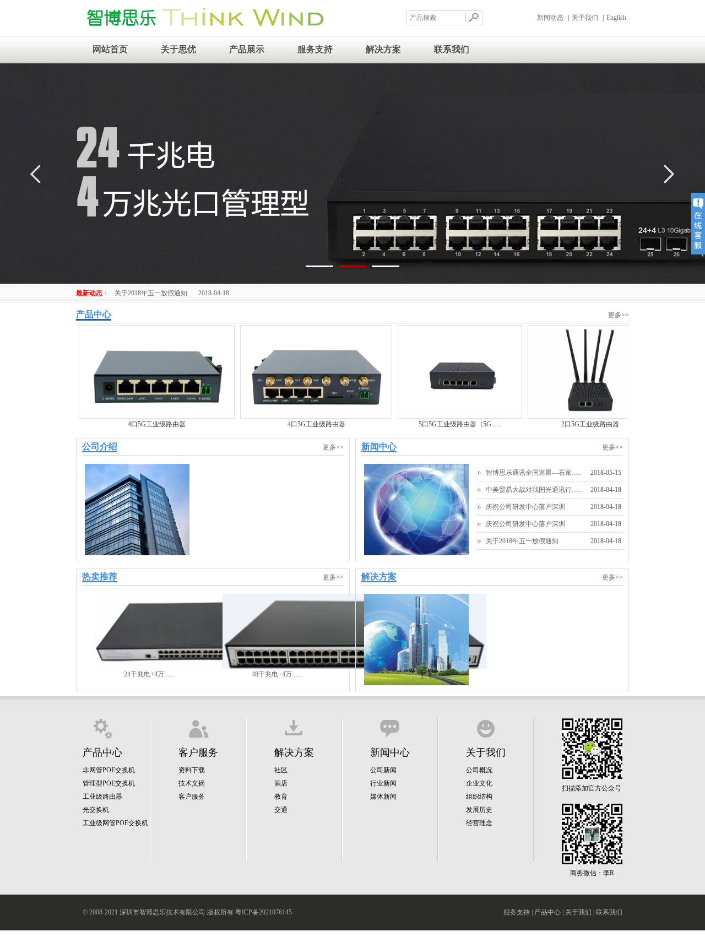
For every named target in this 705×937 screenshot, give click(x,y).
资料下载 (191, 770)
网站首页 (110, 49)
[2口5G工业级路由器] (590, 416)
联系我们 (451, 49)
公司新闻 (383, 770)
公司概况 (479, 770)
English (616, 17)
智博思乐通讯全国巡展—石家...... (534, 472)
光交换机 (96, 810)
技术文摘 (191, 783)
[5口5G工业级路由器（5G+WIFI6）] (460, 416)
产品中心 (547, 912)
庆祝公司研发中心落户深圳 (525, 507)
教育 (281, 796)
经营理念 (479, 823)
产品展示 (246, 49)
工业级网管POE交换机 (115, 823)
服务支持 (315, 49)
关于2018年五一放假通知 (172, 293)
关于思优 (178, 49)
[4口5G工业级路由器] (156, 416)
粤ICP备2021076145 (263, 912)
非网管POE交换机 (109, 770)
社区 (281, 770)
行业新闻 (383, 783)
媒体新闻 (383, 796)
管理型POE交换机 (109, 783)
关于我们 (585, 17)
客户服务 (191, 796)
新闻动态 (550, 17)
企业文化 (479, 783)
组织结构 (479, 796)
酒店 (281, 783)
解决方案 (383, 49)
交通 (281, 810)
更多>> (618, 315)
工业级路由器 (102, 796)
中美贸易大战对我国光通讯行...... (534, 490)
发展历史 (479, 810)
